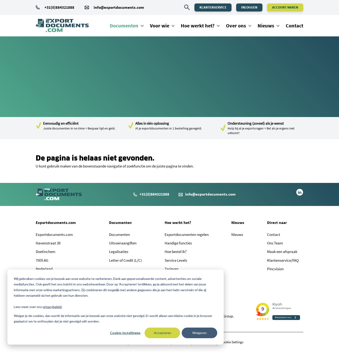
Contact (294, 25)
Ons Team (275, 243)
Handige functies (178, 243)
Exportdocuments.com (56, 222)
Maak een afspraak (282, 251)
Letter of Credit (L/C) (125, 260)
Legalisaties (118, 251)
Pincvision (275, 268)
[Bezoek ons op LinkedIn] (299, 194)
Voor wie (159, 25)
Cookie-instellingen (125, 333)
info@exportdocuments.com (119, 7)
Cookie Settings (232, 342)
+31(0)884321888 (59, 7)
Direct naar (277, 222)
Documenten (124, 25)
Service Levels (176, 260)
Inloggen (249, 7)
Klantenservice (212, 7)
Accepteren (162, 333)
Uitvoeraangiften (123, 243)
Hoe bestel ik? (176, 251)
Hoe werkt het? (197, 25)
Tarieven (171, 268)
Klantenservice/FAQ (283, 260)
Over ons (236, 25)
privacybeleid (52, 307)
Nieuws (266, 25)
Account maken (285, 7)
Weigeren (199, 333)
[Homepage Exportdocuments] (62, 25)
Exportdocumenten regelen (187, 234)
